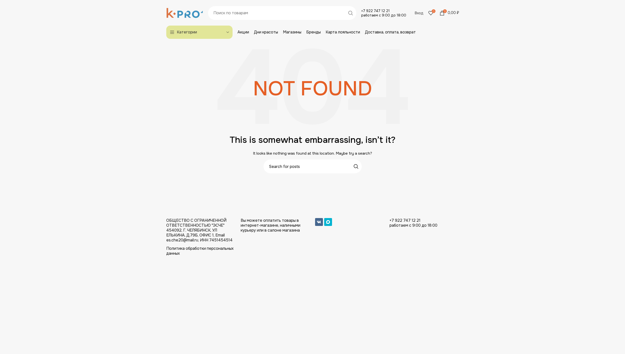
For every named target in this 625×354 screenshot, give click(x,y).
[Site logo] (184, 12)
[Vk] (319, 222)
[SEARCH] (350, 13)
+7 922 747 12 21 (375, 11)
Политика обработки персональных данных (200, 251)
